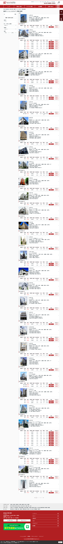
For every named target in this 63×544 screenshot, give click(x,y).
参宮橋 (36, 165)
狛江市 (26, 504)
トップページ (34, 513)
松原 (32, 132)
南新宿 (36, 167)
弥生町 (32, 69)
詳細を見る (51, 41)
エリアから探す (30, 6)
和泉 (32, 117)
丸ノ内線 (31, 409)
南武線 (46, 507)
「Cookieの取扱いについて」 (10, 542)
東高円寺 (34, 409)
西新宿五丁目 (36, 105)
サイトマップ (41, 536)
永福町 (35, 123)
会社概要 (40, 6)
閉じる (60, 542)
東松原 (35, 331)
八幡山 (33, 256)
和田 (32, 420)
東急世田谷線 (42, 507)
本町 (32, 15)
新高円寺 (34, 411)
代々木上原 (34, 213)
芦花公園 (33, 255)
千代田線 (31, 213)
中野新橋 (36, 34)
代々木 (32, 161)
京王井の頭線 (32, 123)
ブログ (33, 520)
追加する (56, 41)
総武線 (49, 507)
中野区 (30, 15)
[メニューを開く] (58, 6)
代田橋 (33, 90)
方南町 (36, 151)
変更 (15, 14)
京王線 (31, 33)
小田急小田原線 (32, 165)
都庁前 (35, 486)
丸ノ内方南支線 (32, 34)
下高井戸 (33, 271)
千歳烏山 (33, 257)
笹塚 (32, 85)
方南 (32, 192)
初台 (33, 106)
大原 (32, 358)
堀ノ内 (32, 51)
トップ (8, 6)
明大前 (33, 91)
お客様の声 (34, 518)
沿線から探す (19, 6)
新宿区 (23, 504)
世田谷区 (31, 132)
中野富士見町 (37, 35)
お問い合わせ (50, 6)
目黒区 (28, 504)
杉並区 (30, 51)
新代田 (35, 332)
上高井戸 (33, 251)
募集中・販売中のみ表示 (9, 17)
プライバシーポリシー (35, 536)
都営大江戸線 (32, 105)
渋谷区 (30, 85)
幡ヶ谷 (33, 33)
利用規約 (29, 536)
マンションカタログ (23, 536)
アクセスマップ (34, 523)
